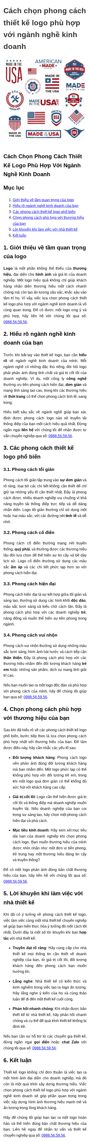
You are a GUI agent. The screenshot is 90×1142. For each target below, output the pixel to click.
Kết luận (19, 235)
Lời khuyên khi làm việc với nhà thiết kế (45, 229)
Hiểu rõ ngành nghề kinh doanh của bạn (45, 206)
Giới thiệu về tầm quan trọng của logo (43, 200)
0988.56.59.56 (15, 322)
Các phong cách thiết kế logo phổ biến (44, 212)
